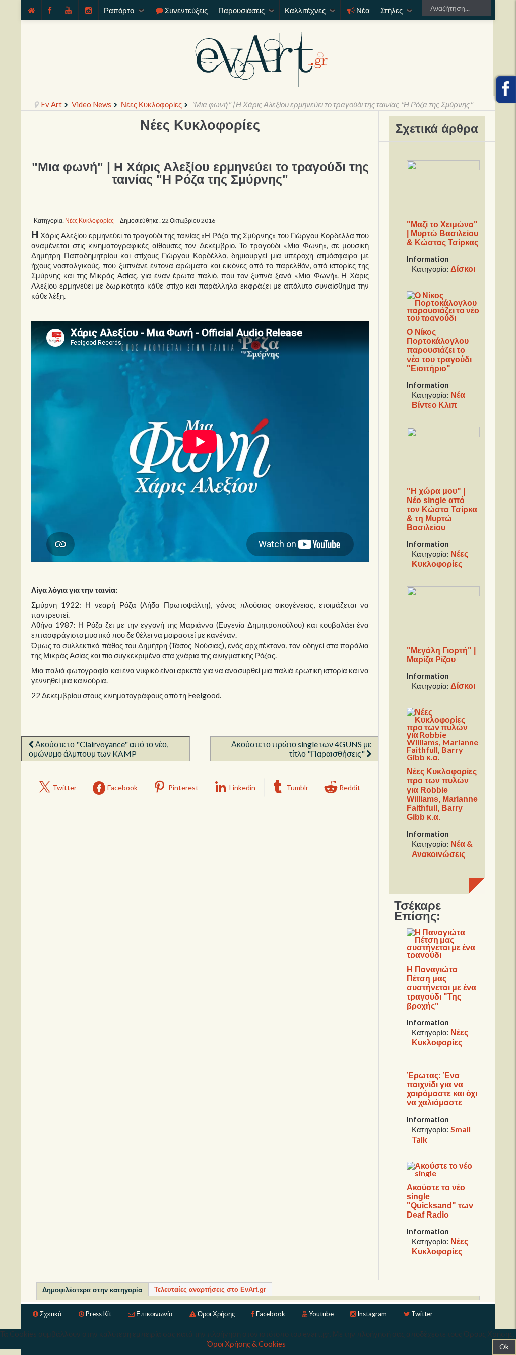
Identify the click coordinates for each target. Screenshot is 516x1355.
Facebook (270, 1314)
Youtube (321, 1314)
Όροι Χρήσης (216, 1314)
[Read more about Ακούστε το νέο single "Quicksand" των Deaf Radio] (443, 1168)
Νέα (363, 10)
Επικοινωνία (154, 1314)
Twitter (422, 1314)
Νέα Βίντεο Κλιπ (438, 399)
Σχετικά (51, 1314)
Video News (91, 104)
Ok (504, 1346)
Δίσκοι (462, 268)
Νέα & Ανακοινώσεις (442, 849)
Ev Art (51, 104)
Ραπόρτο (119, 10)
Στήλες (391, 10)
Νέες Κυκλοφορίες (151, 104)
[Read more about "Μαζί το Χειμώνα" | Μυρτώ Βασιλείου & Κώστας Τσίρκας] (443, 185)
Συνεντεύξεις (186, 10)
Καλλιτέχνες (305, 10)
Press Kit (98, 1314)
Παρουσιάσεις (241, 10)
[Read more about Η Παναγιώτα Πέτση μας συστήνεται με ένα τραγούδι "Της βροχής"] (443, 942)
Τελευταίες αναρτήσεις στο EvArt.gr (210, 1289)
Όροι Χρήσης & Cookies (246, 1343)
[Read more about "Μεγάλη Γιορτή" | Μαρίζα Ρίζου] (443, 611)
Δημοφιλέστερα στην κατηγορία (92, 1290)
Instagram (372, 1314)
